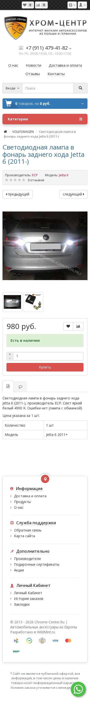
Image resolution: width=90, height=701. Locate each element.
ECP (35, 175)
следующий (73, 194)
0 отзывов (36, 180)
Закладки (22, 604)
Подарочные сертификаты (36, 564)
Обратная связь (28, 530)
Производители (27, 558)
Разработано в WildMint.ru (32, 632)
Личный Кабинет (28, 592)
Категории (18, 119)
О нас (19, 507)
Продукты (22, 501)
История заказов (28, 598)
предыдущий (18, 194)
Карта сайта (24, 535)
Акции (19, 570)
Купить (45, 367)
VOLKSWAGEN (23, 131)
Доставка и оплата (30, 496)
